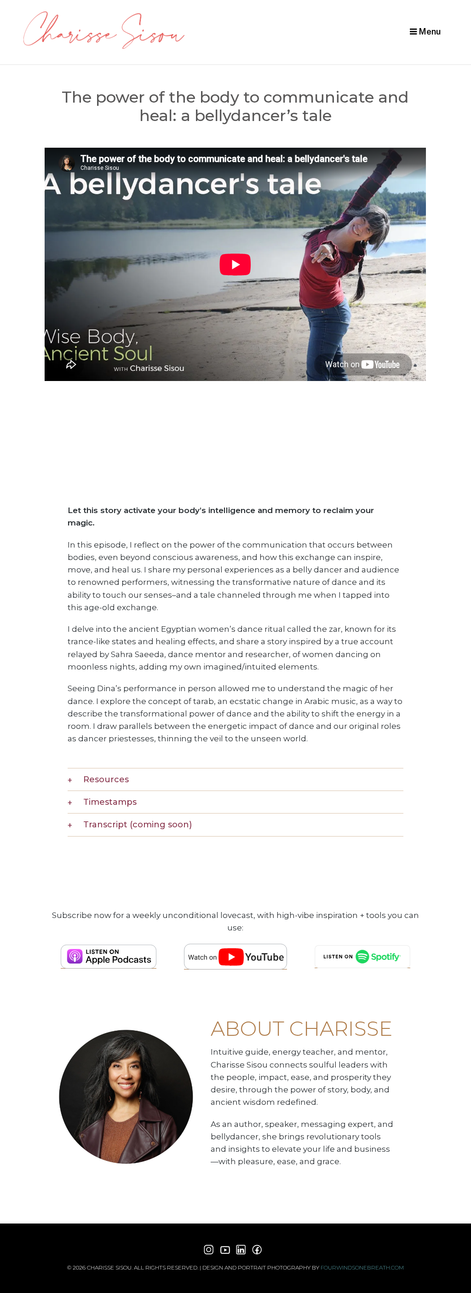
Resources (106, 779)
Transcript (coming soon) (137, 825)
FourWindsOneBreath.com (362, 1267)
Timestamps (110, 802)
